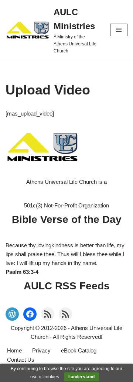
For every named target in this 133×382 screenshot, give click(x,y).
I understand (81, 376)
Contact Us (20, 360)
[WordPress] (12, 314)
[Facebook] (30, 314)
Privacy (41, 350)
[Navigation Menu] (118, 30)
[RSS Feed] (47, 314)
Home (14, 350)
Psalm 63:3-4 (22, 272)
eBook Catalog (78, 350)
